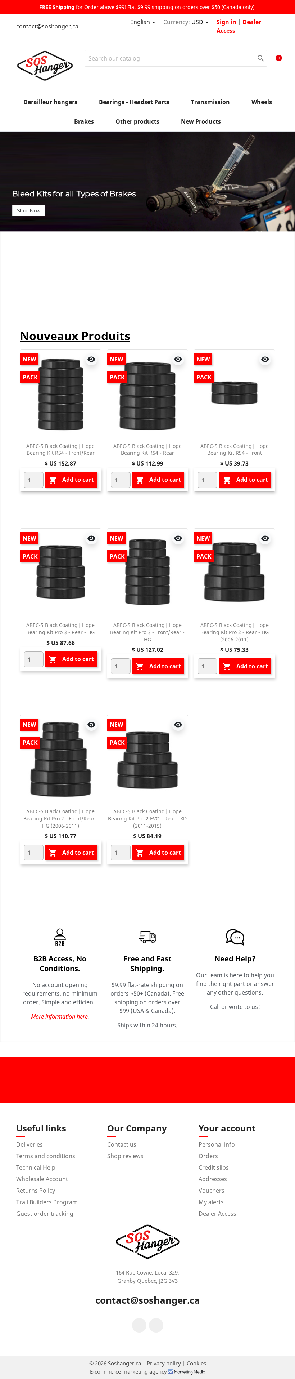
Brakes (84, 121)
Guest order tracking (44, 1214)
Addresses (213, 1179)
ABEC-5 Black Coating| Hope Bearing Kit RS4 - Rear (147, 449)
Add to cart (71, 480)
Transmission (210, 102)
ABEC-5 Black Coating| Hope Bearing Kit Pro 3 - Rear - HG (60, 629)
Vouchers (211, 1191)
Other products (137, 121)
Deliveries (29, 1144)
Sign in (227, 22)
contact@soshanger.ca (47, 26)
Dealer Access (217, 1214)
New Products (201, 121)
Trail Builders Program (47, 1202)
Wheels (261, 102)
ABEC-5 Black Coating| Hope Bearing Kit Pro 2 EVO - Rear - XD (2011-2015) (147, 818)
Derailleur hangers (50, 102)
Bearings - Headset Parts (134, 102)
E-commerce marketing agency (129, 1371)
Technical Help (35, 1167)
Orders (208, 1156)
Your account (227, 1128)
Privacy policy (164, 1363)
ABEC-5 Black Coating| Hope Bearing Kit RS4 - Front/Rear (60, 449)
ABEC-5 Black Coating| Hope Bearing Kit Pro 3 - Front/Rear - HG (147, 632)
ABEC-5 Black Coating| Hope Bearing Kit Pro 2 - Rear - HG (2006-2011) (234, 632)
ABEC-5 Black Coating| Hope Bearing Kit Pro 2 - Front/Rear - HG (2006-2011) (60, 818)
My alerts (211, 1202)
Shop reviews (125, 1156)
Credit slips (214, 1167)
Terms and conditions (45, 1156)
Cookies (196, 1363)
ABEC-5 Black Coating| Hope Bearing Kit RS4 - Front (234, 449)
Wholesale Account (42, 1179)
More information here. (60, 1016)
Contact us (121, 1144)
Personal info (217, 1144)
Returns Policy (35, 1191)
